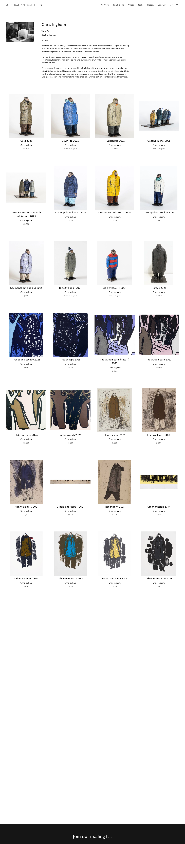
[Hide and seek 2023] (26, 410)
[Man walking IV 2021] (26, 482)
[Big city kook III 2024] (115, 263)
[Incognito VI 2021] (115, 482)
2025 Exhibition (49, 35)
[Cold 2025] (26, 116)
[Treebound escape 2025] (26, 335)
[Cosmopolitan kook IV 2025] (115, 188)
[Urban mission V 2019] (115, 553)
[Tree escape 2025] (70, 335)
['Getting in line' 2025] (159, 116)
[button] (105, 5)
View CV (45, 31)
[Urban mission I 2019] (26, 553)
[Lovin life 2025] (70, 116)
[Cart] (177, 5)
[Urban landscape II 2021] (70, 482)
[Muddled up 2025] (115, 116)
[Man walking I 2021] (115, 410)
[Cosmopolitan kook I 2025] (70, 188)
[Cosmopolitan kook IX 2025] (26, 263)
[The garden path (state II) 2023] (115, 335)
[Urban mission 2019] (159, 482)
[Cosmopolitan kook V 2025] (159, 188)
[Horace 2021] (159, 263)
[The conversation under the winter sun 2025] (26, 188)
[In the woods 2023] (70, 410)
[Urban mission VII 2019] (159, 553)
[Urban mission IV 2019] (70, 553)
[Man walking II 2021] (159, 410)
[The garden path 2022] (159, 335)
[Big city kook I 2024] (70, 263)
